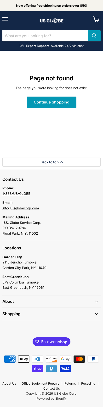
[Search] (94, 35)
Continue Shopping (51, 102)
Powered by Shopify (51, 398)
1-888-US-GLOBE (16, 193)
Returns (70, 383)
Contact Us (51, 388)
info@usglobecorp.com (20, 208)
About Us (9, 383)
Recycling (88, 383)
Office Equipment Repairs (40, 383)
